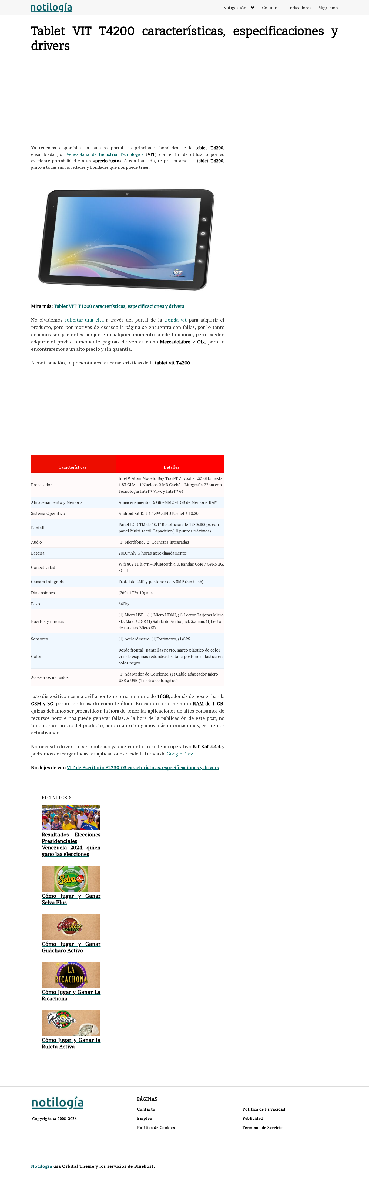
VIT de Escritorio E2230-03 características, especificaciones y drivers (143, 767)
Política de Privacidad (264, 1109)
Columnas (271, 7)
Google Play (180, 753)
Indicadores (299, 7)
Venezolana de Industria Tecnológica (104, 154)
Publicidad (253, 1118)
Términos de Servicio (263, 1127)
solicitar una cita (84, 319)
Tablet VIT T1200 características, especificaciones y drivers (119, 306)
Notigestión (234, 7)
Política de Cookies (156, 1127)
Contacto (146, 1109)
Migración (328, 7)
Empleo (144, 1118)
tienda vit (175, 319)
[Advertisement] (127, 100)
